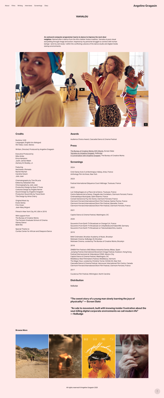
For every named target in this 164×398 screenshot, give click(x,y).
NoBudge (74, 286)
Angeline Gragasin (145, 5)
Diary (46, 6)
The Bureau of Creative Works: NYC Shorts (87, 151)
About (7, 6)
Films (13, 6)
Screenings (38, 6)
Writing (20, 6)
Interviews (28, 6)
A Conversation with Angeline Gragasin (86, 155)
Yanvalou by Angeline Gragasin (82, 153)
